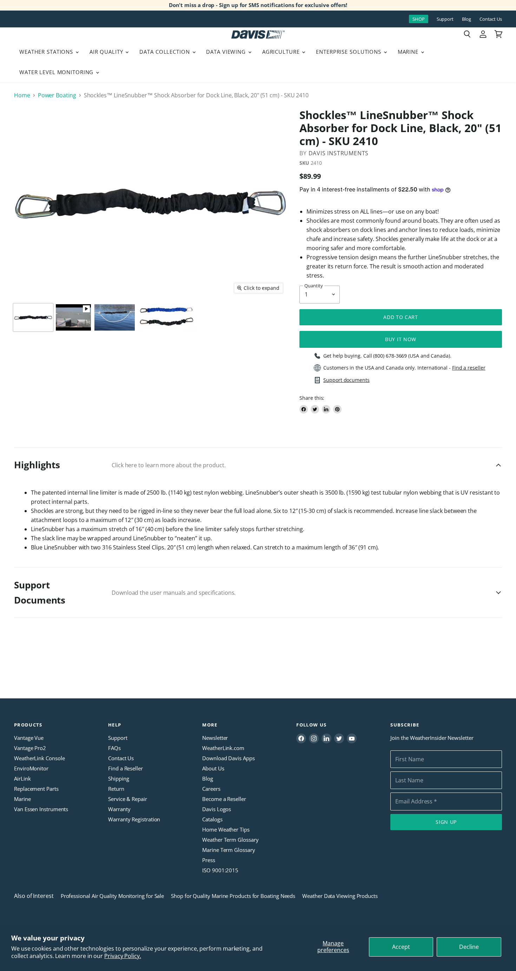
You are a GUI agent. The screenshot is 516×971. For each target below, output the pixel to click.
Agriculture (282, 51)
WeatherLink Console (39, 758)
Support (445, 19)
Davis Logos (216, 809)
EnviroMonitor (31, 768)
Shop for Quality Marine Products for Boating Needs (233, 895)
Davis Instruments (339, 153)
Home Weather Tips (226, 829)
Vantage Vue (29, 737)
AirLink (22, 778)
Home (22, 95)
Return (116, 788)
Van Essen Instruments (41, 809)
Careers (211, 788)
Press (208, 860)
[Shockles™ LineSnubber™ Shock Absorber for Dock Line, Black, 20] (33, 317)
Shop (418, 19)
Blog (466, 19)
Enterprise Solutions (349, 51)
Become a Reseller (224, 798)
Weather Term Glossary (230, 839)
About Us (213, 768)
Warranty (119, 809)
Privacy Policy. (122, 956)
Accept (401, 947)
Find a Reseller (125, 768)
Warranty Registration (134, 819)
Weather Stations (47, 51)
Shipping (118, 778)
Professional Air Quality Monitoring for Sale (112, 895)
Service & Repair (127, 798)
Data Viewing (226, 51)
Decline (469, 947)
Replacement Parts (36, 788)
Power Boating (57, 95)
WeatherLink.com (223, 747)
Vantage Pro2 (30, 747)
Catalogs (212, 819)
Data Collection (165, 51)
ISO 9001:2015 (220, 870)
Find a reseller (468, 368)
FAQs (114, 747)
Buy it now (400, 339)
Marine (409, 51)
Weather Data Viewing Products (340, 895)
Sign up (446, 822)
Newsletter (215, 737)
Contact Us (490, 19)
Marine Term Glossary (228, 849)
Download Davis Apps (228, 758)
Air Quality (107, 51)
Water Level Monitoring (57, 72)
